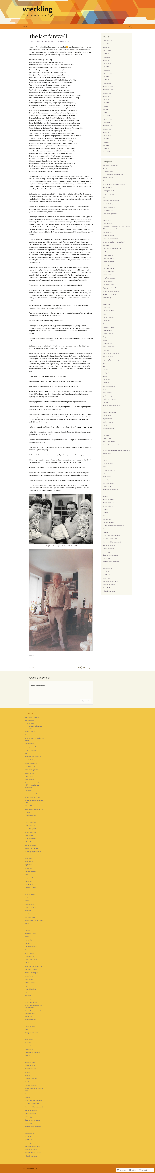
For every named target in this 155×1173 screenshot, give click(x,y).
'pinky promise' (107, 223)
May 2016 (106, 145)
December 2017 (108, 86)
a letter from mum (108, 262)
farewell (61, 41)
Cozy (104, 337)
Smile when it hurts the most (112, 542)
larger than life (107, 419)
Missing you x (107, 454)
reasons (105, 496)
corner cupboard (108, 330)
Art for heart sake (108, 284)
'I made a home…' (108, 194)
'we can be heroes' (109, 235)
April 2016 (106, 149)
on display (106, 480)
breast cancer (107, 301)
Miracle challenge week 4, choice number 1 (116, 450)
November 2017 (108, 90)
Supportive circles (108, 548)
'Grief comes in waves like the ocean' (114, 184)
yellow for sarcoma (109, 591)
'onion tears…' (107, 217)
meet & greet (107, 438)
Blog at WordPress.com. (30, 1169)
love (104, 432)
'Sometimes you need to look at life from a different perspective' (34, 785)
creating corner (108, 343)
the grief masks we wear (110, 555)
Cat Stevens (107, 307)
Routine (105, 509)
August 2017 (107, 99)
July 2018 (106, 77)
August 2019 (107, 63)
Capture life (106, 304)
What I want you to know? (111, 581)
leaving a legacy (108, 422)
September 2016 (108, 132)
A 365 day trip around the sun (112, 249)
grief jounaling (107, 396)
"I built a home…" (108, 169)
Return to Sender (108, 506)
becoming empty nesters (111, 291)
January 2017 (107, 122)
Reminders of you (108, 503)
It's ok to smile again (109, 412)
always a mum (107, 275)
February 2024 (107, 41)
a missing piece (108, 265)
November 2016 (108, 126)
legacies (105, 425)
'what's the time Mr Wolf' (110, 239)
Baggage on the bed (109, 288)
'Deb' (104, 181)
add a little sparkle (109, 268)
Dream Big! (106, 350)
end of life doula (108, 356)
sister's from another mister (112, 535)
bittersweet (109, 172)
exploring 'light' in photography (112, 360)
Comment (85, 701)
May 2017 (106, 109)
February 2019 (107, 73)
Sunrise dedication (109, 545)
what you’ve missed (109, 584)
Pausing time (107, 486)
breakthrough (107, 298)
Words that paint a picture (111, 588)
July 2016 (106, 139)
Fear (32, 667)
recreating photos (108, 499)
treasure (105, 565)
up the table (106, 571)
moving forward (108, 463)
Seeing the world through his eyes (113, 526)
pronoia (105, 493)
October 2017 (107, 93)
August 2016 (107, 135)
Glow (104, 389)
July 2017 (106, 103)
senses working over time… (116, 174)
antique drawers (108, 281)
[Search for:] (130, 27)
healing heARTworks (109, 399)
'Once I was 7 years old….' (111, 214)
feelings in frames (108, 373)
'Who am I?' (106, 245)
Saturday (105, 512)
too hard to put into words (111, 562)
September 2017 (108, 96)
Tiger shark (106, 558)
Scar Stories (107, 519)
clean (104, 314)
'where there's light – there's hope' (114, 242)
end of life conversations (111, 353)
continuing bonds (108, 327)
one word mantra (108, 483)
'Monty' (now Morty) (109, 207)
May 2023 (106, 44)
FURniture (106, 383)
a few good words (49, 41)
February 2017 (107, 119)
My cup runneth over (109, 470)
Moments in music (108, 457)
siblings (105, 532)
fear (104, 366)
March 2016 (106, 152)
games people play (109, 386)
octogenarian (107, 476)
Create (105, 340)
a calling (105, 252)
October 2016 (107, 129)
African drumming (108, 271)
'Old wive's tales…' (109, 210)
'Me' (104, 197)
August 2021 (107, 47)
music (104, 467)
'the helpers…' (107, 232)
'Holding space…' (108, 191)
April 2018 (106, 80)
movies (105, 460)
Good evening (107, 392)
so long (67, 41)
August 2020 (107, 50)
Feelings (105, 370)
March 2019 (106, 70)
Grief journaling (85, 667)
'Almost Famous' (108, 178)
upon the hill (106, 575)
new (104, 473)
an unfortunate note (109, 278)
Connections (107, 324)
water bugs (106, 578)
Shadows (106, 529)
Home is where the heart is (111, 406)
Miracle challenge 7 (109, 442)
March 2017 (106, 116)
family (105, 363)
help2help (106, 402)
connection (106, 320)
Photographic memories (110, 490)
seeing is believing (109, 522)
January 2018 (107, 83)
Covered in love (108, 334)
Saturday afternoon (109, 516)
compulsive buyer (108, 317)
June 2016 (106, 142)
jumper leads (107, 415)
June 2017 (106, 106)
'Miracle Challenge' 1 (109, 204)
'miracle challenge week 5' (111, 200)
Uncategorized (107, 568)
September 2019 (108, 60)
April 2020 (106, 54)
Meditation (106, 435)
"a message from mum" (110, 166)
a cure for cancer (108, 255)
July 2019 (106, 67)
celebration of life (108, 311)
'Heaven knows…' (108, 187)
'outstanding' (107, 220)
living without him (108, 428)
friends (105, 376)
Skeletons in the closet (110, 539)
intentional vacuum (109, 409)
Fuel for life (106, 379)
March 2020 (106, 57)
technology (106, 552)
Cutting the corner (108, 347)
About (25, 27)
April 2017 (106, 113)
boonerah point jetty (109, 294)
